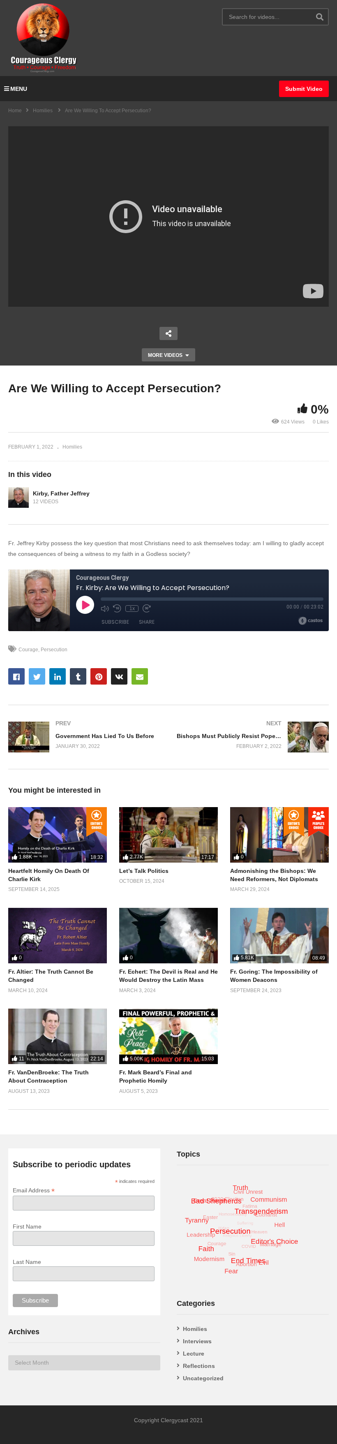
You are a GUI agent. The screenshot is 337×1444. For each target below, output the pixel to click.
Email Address (34, 1190)
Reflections (199, 1366)
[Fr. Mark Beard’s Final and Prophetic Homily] (168, 1036)
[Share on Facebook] (16, 676)
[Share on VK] (119, 676)
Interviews (197, 1341)
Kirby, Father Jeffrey (61, 493)
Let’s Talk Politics (143, 871)
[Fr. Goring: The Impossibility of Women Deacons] (279, 935)
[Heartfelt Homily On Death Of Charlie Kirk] (57, 835)
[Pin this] (98, 676)
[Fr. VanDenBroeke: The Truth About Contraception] (57, 1036)
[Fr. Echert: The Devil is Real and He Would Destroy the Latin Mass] (168, 935)
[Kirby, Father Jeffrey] (18, 497)
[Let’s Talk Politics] (168, 835)
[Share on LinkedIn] (57, 676)
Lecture (193, 1353)
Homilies (72, 447)
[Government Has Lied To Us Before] (84, 737)
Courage (28, 650)
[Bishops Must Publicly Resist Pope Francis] (253, 737)
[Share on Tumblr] (78, 676)
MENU (18, 89)
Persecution (54, 650)
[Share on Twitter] (37, 676)
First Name (27, 1226)
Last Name (27, 1262)
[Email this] (140, 676)
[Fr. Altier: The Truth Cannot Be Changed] (57, 935)
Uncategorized (203, 1378)
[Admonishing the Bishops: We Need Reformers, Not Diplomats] (279, 835)
